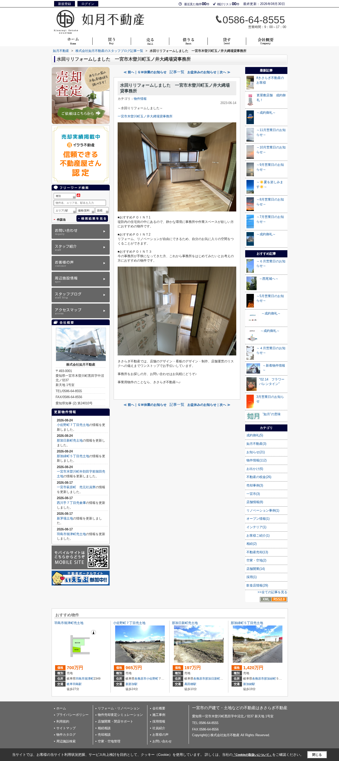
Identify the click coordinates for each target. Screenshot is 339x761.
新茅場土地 (65, 518)
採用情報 (158, 721)
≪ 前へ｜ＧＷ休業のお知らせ (145, 72)
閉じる (317, 755)
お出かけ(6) (254, 469)
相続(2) (251, 544)
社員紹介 (158, 728)
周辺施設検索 (66, 741)
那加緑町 (270, 678)
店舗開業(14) (255, 569)
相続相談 (104, 728)
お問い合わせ (162, 741)
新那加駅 (131, 684)
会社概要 (158, 708)
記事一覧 (177, 72)
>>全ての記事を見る (272, 592)
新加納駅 (249, 684)
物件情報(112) (256, 460)
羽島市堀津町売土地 (71, 534)
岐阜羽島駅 (74, 684)
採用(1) (251, 577)
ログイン (87, 4)
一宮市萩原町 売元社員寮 (76, 487)
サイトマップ (66, 728)
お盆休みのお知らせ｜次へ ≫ (208, 72)
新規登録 (64, 4)
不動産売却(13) (257, 552)
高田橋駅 (190, 684)
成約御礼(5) (254, 435)
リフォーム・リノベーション (119, 708)
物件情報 (140, 99)
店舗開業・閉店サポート (115, 721)
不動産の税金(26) (258, 477)
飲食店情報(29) (257, 585)
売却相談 (104, 734)
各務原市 (140, 678)
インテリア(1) (256, 527)
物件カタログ (66, 734)
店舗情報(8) (254, 502)
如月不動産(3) (256, 444)
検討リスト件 (228, 3)
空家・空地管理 (109, 741)
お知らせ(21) (255, 452)
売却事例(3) (254, 485)
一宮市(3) (253, 494)
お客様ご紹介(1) (258, 535)
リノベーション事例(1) (262, 510)
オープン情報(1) (258, 518)
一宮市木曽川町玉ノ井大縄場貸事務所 (145, 116)
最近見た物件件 (196, 3)
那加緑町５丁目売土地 (73, 456)
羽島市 (80, 678)
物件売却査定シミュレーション (120, 715)
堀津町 (89, 678)
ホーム (61, 708)
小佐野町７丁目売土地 (73, 425)
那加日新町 (212, 678)
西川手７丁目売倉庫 (71, 503)
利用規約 (62, 721)
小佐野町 (152, 678)
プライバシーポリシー (72, 715)
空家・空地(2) (256, 560)
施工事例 (158, 715)
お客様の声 (160, 734)
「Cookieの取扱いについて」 (252, 755)
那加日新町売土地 (70, 440)
